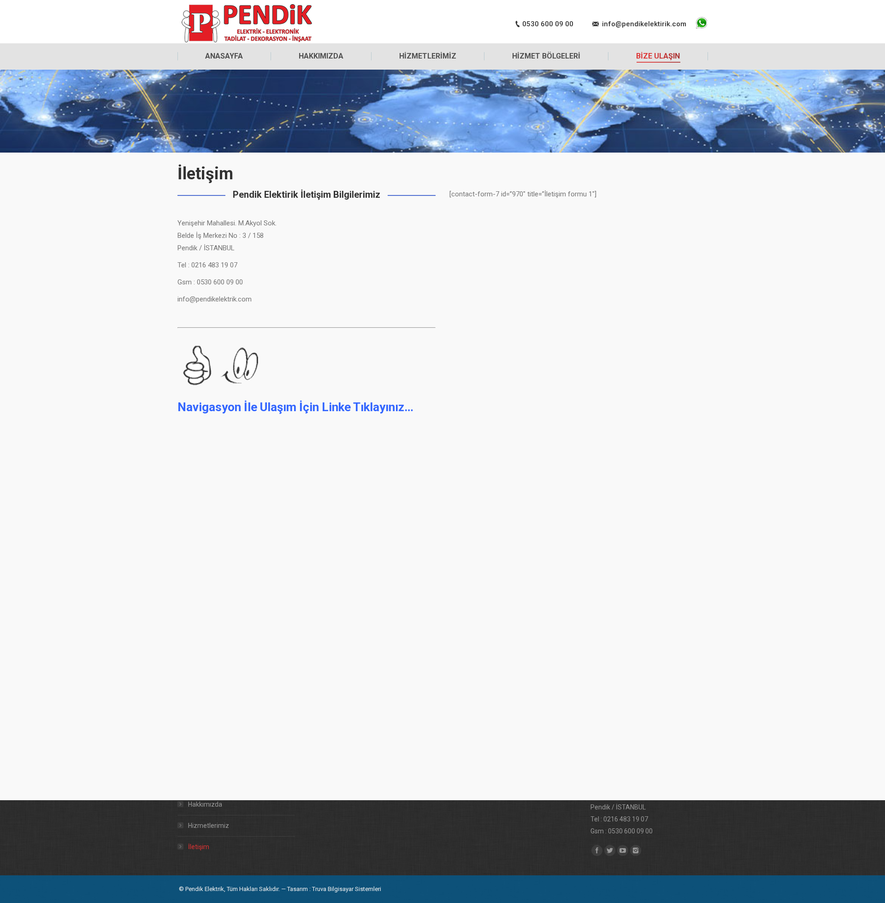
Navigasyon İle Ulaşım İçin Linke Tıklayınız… (295, 407)
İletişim (198, 846)
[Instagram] (635, 850)
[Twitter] (609, 850)
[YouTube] (622, 850)
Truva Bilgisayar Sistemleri (346, 888)
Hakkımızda (205, 804)
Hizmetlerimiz (208, 825)
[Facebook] (596, 850)
